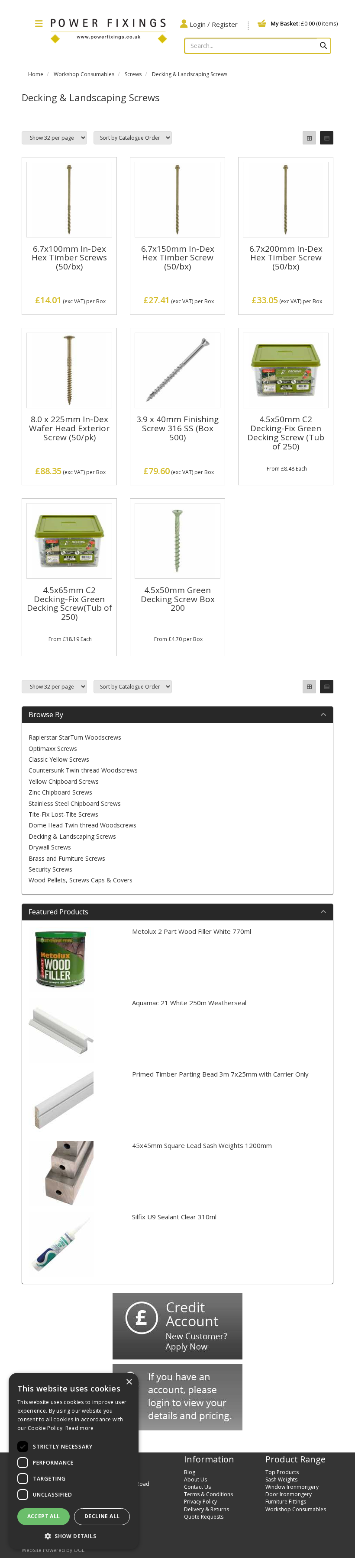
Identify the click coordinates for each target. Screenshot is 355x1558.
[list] (326, 137)
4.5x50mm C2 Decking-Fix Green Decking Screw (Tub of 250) (285, 433)
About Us (195, 1479)
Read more (79, 1428)
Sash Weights (281, 1479)
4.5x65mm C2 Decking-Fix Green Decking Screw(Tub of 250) (69, 603)
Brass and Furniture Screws (67, 858)
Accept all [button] (43, 1516)
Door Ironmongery (288, 1494)
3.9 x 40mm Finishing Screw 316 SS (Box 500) (177, 428)
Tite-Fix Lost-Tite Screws (63, 814)
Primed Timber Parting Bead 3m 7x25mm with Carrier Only (220, 1074)
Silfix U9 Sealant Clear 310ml (174, 1216)
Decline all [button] (101, 1516)
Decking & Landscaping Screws (189, 74)
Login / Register (214, 24)
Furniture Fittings (285, 1501)
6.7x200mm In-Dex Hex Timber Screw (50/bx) (286, 257)
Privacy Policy (200, 1501)
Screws (133, 74)
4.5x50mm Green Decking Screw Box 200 (178, 599)
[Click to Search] (323, 46)
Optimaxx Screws (53, 748)
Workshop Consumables (84, 74)
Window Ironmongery (292, 1487)
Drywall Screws (50, 847)
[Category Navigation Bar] (39, 24)
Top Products (282, 1472)
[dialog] (74, 1461)
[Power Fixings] (108, 30)
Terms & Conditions (208, 1494)
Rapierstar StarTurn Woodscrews (75, 737)
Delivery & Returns (206, 1509)
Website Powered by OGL (53, 1550)
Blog (189, 1472)
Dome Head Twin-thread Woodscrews (82, 825)
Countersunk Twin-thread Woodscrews (83, 770)
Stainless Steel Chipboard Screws (75, 803)
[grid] (309, 137)
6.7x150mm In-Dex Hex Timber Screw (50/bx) (177, 257)
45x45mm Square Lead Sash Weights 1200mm (202, 1145)
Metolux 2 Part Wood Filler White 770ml (191, 931)
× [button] (129, 1382)
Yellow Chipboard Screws (64, 781)
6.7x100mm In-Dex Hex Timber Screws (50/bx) (69, 257)
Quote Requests (203, 1516)
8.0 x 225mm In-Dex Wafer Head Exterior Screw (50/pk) (69, 428)
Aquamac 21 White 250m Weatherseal (189, 1002)
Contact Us (197, 1487)
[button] (73, 1536)
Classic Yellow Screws (59, 759)
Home (35, 74)
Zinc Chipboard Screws (60, 792)
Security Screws (50, 869)
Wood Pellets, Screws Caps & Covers (80, 880)
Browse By (46, 714)
